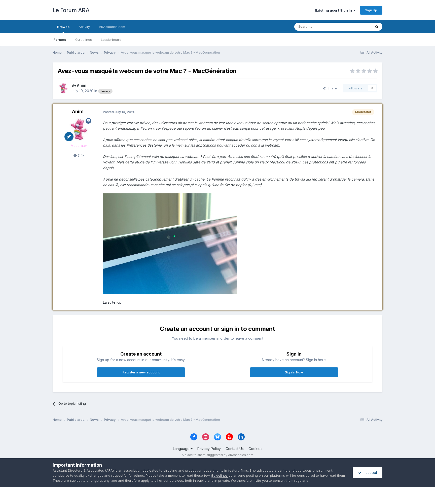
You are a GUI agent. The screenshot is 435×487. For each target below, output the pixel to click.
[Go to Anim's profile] (63, 88)
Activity (84, 27)
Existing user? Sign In (334, 10)
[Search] (376, 27)
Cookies (255, 448)
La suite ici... (112, 302)
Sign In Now (294, 372)
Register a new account (141, 372)
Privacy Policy (209, 448)
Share (331, 88)
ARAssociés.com (112, 27)
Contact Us (235, 448)
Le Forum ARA (71, 10)
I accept (369, 472)
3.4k (80, 155)
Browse (63, 27)
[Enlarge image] (170, 243)
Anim (81, 85)
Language (182, 448)
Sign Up (371, 10)
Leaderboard (111, 40)
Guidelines (83, 40)
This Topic (357, 26)
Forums (59, 40)
